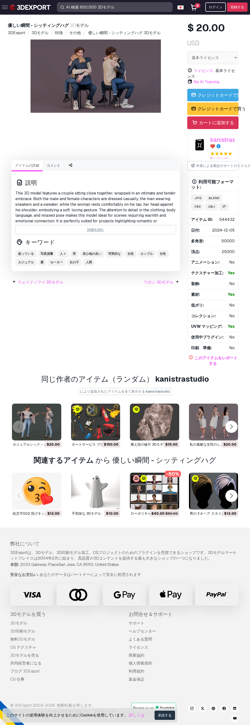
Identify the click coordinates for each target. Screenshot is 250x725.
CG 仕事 (17, 679)
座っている (26, 254)
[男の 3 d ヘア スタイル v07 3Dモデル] (213, 491)
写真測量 (47, 254)
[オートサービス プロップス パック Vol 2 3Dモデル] (95, 422)
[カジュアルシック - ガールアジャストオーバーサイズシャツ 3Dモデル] (36, 422)
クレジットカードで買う (218, 95)
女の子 (74, 262)
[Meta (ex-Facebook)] (224, 709)
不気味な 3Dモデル (86, 513)
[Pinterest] (213, 709)
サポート (136, 623)
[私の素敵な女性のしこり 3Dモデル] (213, 422)
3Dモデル (18, 623)
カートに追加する (216, 122)
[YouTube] (235, 719)
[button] (231, 427)
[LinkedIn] (235, 709)
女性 (130, 254)
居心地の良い (92, 254)
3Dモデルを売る (24, 655)
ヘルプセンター (142, 631)
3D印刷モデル (22, 631)
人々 (63, 254)
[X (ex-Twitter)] (203, 709)
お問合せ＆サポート (151, 614)
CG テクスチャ (23, 647)
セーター (56, 262)
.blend (213, 198)
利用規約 (136, 671)
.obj (211, 206)
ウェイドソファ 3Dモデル (40, 282)
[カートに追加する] (44, 433)
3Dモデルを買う (28, 614)
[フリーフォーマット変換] (224, 206)
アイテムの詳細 (27, 165)
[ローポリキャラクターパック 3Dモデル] (154, 491)
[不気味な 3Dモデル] (95, 491)
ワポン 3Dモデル (159, 282)
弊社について (25, 544)
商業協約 (136, 655)
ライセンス (138, 647)
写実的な (114, 254)
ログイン (215, 7)
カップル (146, 254)
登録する (237, 7)
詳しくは (137, 715)
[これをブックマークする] (54, 433)
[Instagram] (192, 709)
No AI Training (206, 81)
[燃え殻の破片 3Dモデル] (154, 422)
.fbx (197, 206)
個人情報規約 (140, 663)
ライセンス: (204, 70)
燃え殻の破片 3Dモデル (149, 444)
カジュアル (26, 262)
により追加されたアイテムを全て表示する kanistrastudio (125, 391)
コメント (53, 165)
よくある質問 (140, 639)
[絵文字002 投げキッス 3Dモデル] (36, 491)
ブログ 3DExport (25, 671)
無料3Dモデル (22, 639)
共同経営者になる (26, 663)
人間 (89, 262)
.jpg (197, 198)
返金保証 (136, 679)
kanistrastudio (229, 139)
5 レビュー (219, 158)
